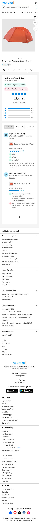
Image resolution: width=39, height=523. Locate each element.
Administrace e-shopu (8, 459)
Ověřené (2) (20, 127)
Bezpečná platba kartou (9, 448)
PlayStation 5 (6, 343)
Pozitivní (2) (30, 127)
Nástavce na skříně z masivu (10, 262)
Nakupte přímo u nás (8, 440)
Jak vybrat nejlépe (9, 291)
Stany (18, 12)
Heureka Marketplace (8, 467)
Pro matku (5, 251)
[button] (11, 70)
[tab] (11, 70)
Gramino (11, 138)
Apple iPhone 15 (7, 335)
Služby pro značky (7, 470)
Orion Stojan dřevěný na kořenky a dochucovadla (17, 315)
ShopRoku (5, 492)
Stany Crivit (5, 279)
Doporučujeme (7, 331)
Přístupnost (5, 423)
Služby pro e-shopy (7, 464)
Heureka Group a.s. (24, 518)
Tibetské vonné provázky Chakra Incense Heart (16, 317)
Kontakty (4, 404)
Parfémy (4, 338)
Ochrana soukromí (7, 445)
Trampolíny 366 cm (7, 264)
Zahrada (4, 349)
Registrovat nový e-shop (9, 462)
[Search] (4, 70)
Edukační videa (6, 478)
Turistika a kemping (9, 12)
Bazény (4, 341)
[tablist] (20, 70)
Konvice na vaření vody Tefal (10, 259)
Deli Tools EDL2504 (7, 326)
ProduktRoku (6, 495)
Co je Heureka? (6, 401)
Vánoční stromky (7, 245)
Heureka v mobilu (7, 434)
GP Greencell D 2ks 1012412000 (11, 312)
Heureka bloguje (7, 415)
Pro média (5, 412)
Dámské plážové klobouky (10, 239)
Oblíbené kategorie (9, 236)
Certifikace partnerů (8, 498)
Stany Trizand (6, 282)
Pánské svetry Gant (8, 256)
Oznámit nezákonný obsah (10, 420)
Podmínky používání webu (25, 521)
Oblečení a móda (7, 355)
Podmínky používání (8, 406)
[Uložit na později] (35, 29)
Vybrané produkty (8, 305)
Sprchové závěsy (7, 242)
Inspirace (4, 500)
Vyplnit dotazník (19, 382)
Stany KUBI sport (7, 277)
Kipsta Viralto (6, 320)
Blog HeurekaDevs (7, 418)
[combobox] (20, 7)
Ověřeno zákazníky (7, 489)
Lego (3, 346)
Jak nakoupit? (6, 431)
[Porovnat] (35, 16)
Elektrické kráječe (7, 248)
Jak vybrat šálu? (6, 300)
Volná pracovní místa (8, 409)
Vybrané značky (8, 270)
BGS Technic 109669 (8, 309)
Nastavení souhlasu (8, 442)
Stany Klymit (5, 285)
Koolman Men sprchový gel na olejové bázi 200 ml (17, 323)
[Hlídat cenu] (35, 23)
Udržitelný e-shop (7, 503)
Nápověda (5, 481)
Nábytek (4, 352)
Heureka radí (5, 437)
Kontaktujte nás (19, 376)
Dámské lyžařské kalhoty (9, 253)
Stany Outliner (6, 274)
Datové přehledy (7, 473)
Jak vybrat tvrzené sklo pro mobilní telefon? (15, 294)
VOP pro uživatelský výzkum (10, 451)
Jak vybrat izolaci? (7, 297)
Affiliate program (7, 476)
